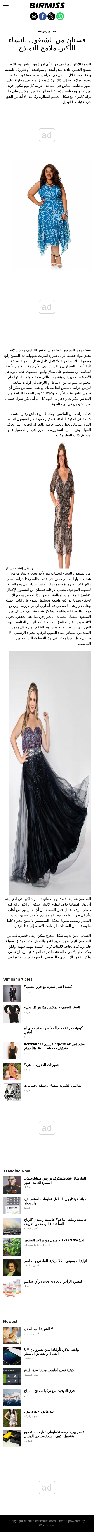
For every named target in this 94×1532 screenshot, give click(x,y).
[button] (6, 5)
